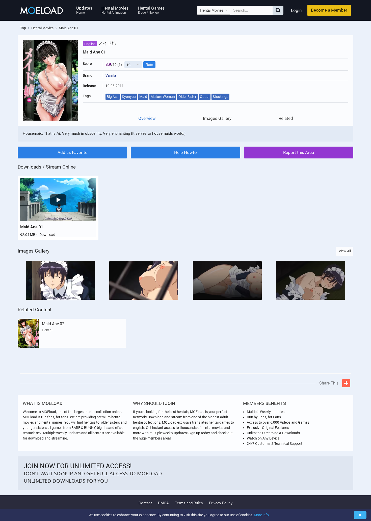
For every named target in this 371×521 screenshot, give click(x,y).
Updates (84, 10)
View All (345, 251)
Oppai (204, 97)
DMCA (163, 503)
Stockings (220, 97)
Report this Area (298, 152)
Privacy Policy (220, 503)
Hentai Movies (115, 10)
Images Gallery (217, 118)
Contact (145, 503)
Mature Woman (163, 97)
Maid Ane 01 (31, 227)
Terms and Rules (189, 503)
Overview (147, 118)
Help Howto (185, 152)
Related (286, 118)
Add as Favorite (72, 152)
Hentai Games (151, 10)
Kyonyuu (129, 97)
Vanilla (110, 75)
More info (261, 515)
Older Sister (187, 97)
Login (296, 10)
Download (47, 235)
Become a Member (329, 10)
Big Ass (112, 97)
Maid (143, 97)
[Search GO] (278, 10)
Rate (149, 65)
